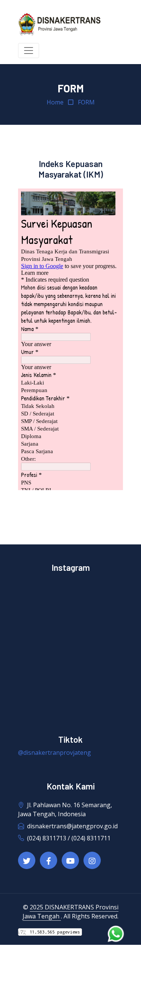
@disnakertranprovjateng (54, 752)
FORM (86, 102)
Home (55, 102)
